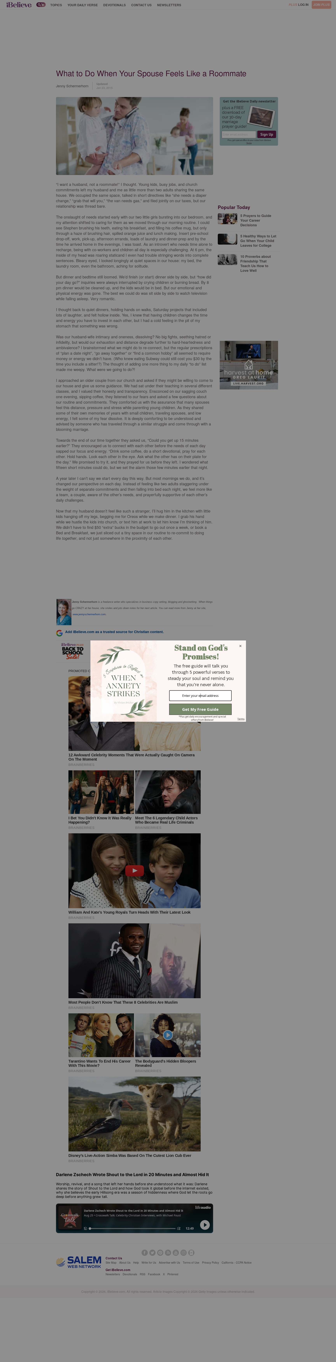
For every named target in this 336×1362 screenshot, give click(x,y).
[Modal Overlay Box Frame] (168, 681)
